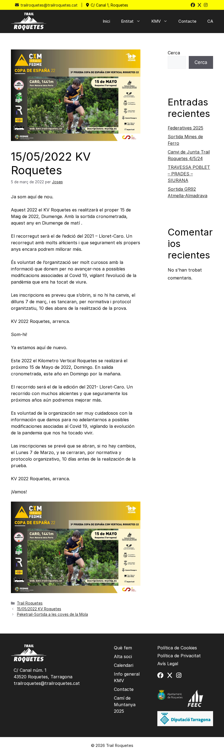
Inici (106, 21)
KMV (156, 21)
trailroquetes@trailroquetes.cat (49, 5)
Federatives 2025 (185, 128)
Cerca (174, 52)
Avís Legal (167, 663)
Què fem (123, 647)
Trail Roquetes (30, 603)
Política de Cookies (177, 647)
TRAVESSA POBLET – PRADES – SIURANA (189, 173)
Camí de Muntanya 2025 (124, 704)
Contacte (187, 21)
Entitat (127, 21)
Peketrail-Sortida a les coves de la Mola (52, 614)
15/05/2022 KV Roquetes (39, 609)
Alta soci (123, 656)
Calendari (123, 665)
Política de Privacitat (179, 655)
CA (210, 21)
